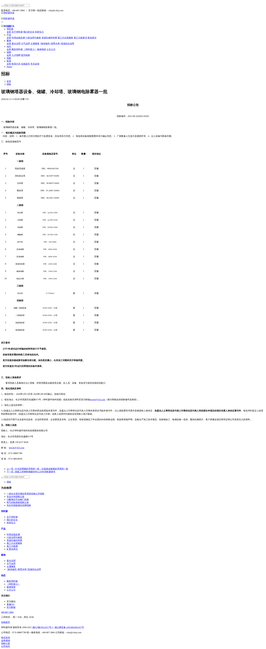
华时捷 (4, 511)
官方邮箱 (11, 607)
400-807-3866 (7, 612)
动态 (3, 575)
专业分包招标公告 (15, 496)
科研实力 (11, 523)
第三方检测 (12, 546)
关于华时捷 (12, 517)
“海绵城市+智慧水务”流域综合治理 (24, 569)
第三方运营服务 (14, 543)
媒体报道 (11, 587)
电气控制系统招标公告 (18, 502)
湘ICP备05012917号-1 (42, 627)
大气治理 (11, 563)
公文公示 (11, 590)
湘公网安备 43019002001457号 (69, 627)
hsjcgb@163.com (97, 399)
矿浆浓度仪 (12, 549)
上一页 (37, 469)
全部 (9, 32)
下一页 (31, 471)
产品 (3, 529)
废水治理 (11, 560)
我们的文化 (12, 520)
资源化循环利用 (14, 540)
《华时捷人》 (13, 584)
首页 (9, 81)
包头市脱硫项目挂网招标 (19, 505)
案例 (3, 555)
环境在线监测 (13, 534)
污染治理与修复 (14, 537)
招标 (9, 84)
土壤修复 (11, 566)
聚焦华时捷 (12, 581)
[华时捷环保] (133, 12)
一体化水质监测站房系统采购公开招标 (25, 493)
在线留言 (5, 622)
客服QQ (10, 604)
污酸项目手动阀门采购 (18, 499)
